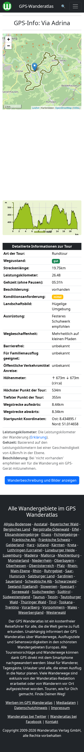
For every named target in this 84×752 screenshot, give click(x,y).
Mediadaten (66, 702)
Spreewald (20, 591)
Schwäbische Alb (38, 581)
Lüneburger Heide (60, 550)
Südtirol (64, 591)
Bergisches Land (16, 529)
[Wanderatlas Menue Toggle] (75, 6)
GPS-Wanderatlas (36, 6)
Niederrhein (41, 560)
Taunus (39, 596)
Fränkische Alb (24, 539)
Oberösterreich (41, 565)
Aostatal (40, 524)
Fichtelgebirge (65, 534)
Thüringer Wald (33, 602)
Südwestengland (16, 596)
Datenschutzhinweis (30, 707)
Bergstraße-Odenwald (51, 529)
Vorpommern (53, 607)
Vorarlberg (31, 607)
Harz (30, 544)
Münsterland (18, 560)
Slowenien (48, 586)
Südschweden (43, 591)
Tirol (52, 602)
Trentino (12, 607)
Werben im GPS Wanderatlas (29, 702)
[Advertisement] (42, 155)
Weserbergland (31, 612)
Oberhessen (16, 565)
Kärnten (58, 544)
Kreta (71, 544)
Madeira (31, 555)
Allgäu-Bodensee (17, 524)
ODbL (76, 107)
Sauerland (14, 581)
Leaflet (35, 107)
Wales (72, 607)
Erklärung (38, 437)
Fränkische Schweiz (54, 539)
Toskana (66, 602)
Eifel (75, 529)
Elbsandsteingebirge (22, 534)
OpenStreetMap (63, 107)
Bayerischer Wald (64, 524)
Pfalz (61, 565)
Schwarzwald (65, 581)
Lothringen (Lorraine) (24, 550)
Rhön (37, 570)
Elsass (46, 534)
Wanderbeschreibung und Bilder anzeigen (42, 480)
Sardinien (65, 576)
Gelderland (15, 544)
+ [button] (8, 39)
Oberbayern (64, 560)
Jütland (43, 544)
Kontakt (51, 721)
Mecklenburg (68, 555)
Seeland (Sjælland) (23, 586)
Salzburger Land (41, 576)
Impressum (60, 707)
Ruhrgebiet (53, 570)
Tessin (53, 596)
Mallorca (48, 555)
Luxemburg (12, 555)
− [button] (8, 46)
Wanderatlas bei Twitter (27, 716)
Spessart (67, 586)
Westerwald (56, 612)
